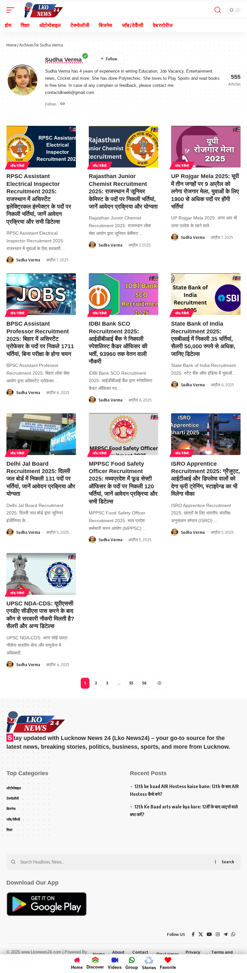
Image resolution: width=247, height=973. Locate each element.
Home (11, 44)
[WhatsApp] (233, 934)
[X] (201, 934)
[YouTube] (209, 934)
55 (131, 683)
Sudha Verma (28, 259)
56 (144, 683)
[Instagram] (217, 934)
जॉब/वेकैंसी (17, 165)
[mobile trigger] (11, 10)
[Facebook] (193, 934)
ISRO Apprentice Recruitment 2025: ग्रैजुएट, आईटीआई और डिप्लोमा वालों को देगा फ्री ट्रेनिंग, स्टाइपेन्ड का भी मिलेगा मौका (205, 479)
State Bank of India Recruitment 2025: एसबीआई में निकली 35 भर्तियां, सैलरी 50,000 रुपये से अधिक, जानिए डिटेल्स (203, 338)
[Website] (63, 104)
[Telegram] (225, 934)
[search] (218, 10)
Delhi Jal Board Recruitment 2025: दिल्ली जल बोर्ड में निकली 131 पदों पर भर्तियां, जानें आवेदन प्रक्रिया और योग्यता (40, 479)
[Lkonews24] (43, 10)
